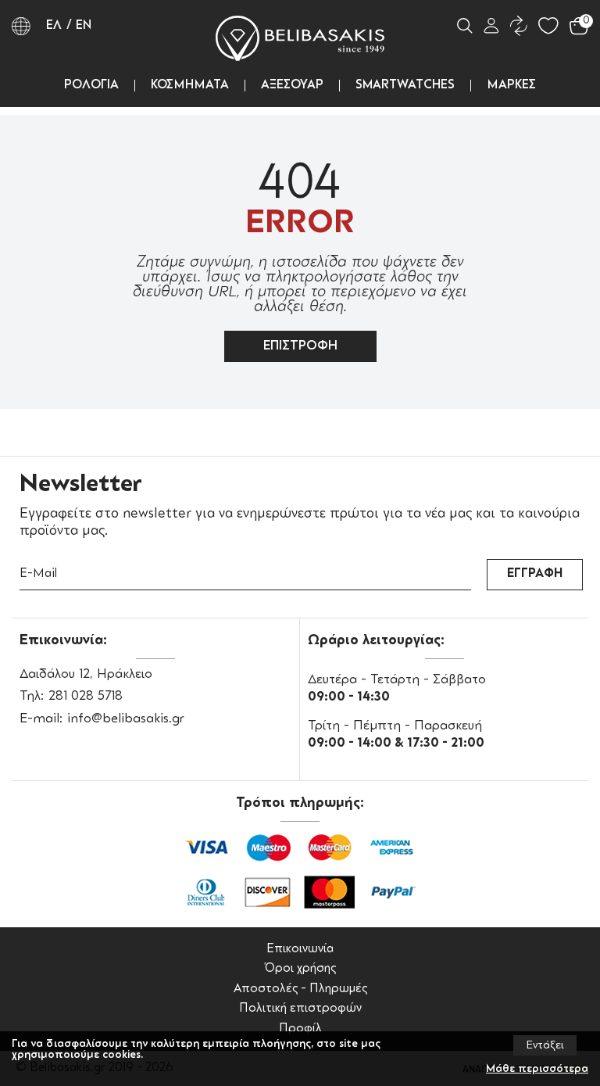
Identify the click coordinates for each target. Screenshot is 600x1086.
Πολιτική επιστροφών (300, 1009)
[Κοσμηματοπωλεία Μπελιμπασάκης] (300, 38)
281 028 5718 (85, 696)
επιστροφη (300, 346)
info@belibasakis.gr (125, 719)
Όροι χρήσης (300, 969)
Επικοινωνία (300, 949)
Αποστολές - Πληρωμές (300, 989)
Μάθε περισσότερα (537, 1068)
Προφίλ (300, 1029)
